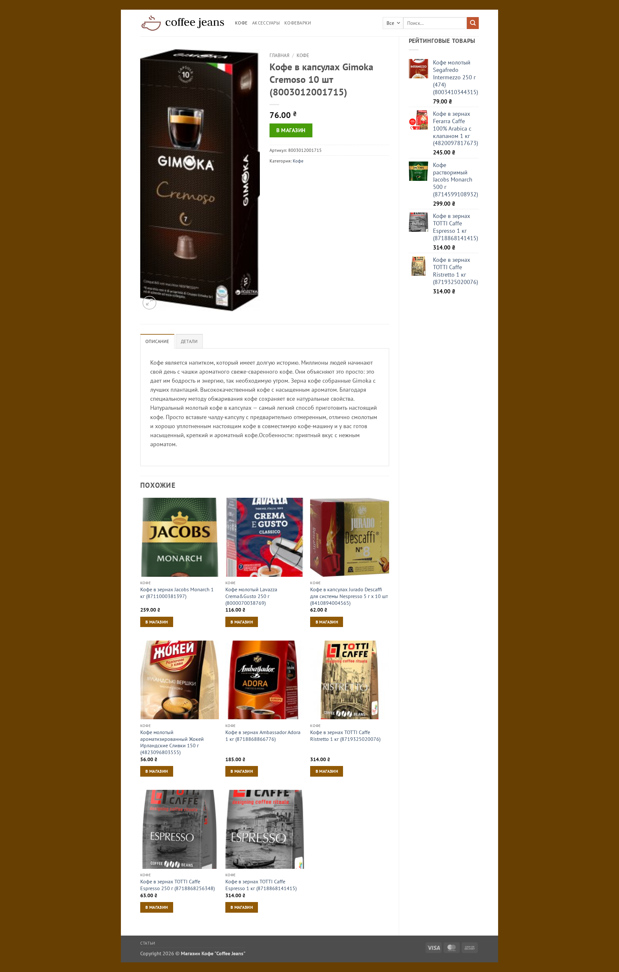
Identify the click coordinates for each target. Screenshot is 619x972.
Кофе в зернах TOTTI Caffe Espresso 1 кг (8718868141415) (261, 884)
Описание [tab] (157, 341)
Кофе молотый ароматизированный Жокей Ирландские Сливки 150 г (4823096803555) (172, 742)
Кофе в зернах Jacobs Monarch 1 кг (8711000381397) (177, 592)
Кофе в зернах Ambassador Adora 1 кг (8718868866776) (262, 735)
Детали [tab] (189, 341)
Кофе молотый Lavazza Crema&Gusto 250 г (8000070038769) (251, 596)
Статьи (147, 943)
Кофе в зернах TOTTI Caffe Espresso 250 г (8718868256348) (177, 884)
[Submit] (473, 23)
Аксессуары (266, 23)
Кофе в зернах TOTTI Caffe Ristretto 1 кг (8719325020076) (345, 735)
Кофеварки (297, 23)
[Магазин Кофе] (182, 23)
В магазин (291, 130)
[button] (149, 303)
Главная (280, 55)
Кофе (241, 23)
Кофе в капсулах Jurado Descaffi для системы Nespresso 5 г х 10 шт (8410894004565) (349, 596)
